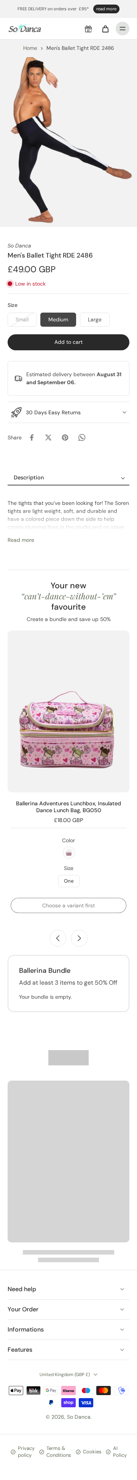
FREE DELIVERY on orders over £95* (53, 8)
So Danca (79, 1416)
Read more (21, 539)
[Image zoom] (68, 142)
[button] (68, 342)
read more (106, 8)
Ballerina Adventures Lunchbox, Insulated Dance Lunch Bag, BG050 (68, 807)
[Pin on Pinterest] (65, 437)
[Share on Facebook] (31, 437)
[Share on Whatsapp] (81, 437)
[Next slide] (79, 938)
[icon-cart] (105, 28)
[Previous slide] (57, 938)
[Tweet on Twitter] (48, 437)
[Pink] (69, 852)
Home (30, 48)
